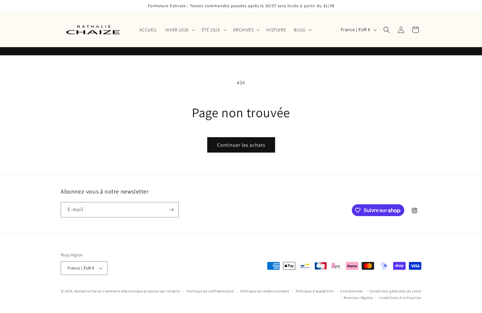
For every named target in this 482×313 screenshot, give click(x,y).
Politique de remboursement (264, 291)
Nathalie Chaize (88, 291)
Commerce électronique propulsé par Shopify (141, 291)
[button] (179, 30)
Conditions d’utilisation (400, 297)
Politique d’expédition (315, 291)
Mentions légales (358, 297)
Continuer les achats (241, 145)
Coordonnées (351, 291)
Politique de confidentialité (210, 291)
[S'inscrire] (171, 209)
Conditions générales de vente (395, 291)
